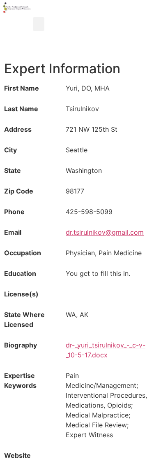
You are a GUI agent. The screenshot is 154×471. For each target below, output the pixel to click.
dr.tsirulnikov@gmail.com (105, 232)
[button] (38, 24)
